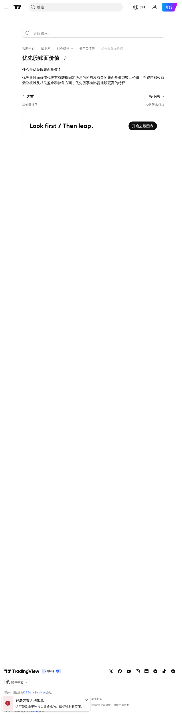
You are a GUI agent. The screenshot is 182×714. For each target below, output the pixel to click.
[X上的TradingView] (111, 671)
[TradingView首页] (18, 7)
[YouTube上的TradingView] (129, 671)
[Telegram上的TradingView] (155, 671)
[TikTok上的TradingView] (164, 671)
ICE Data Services (34, 692)
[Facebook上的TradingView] (120, 671)
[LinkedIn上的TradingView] (146, 671)
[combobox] (93, 33)
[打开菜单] (6, 7)
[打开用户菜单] (154, 7)
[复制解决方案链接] (64, 58)
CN (142, 7)
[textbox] (95, 33)
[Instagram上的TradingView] (138, 671)
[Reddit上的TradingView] (173, 671)
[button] (28, 48)
